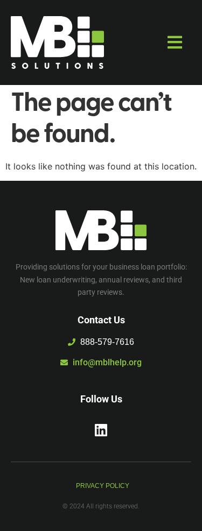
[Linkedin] (101, 430)
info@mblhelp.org (107, 362)
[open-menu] (177, 43)
